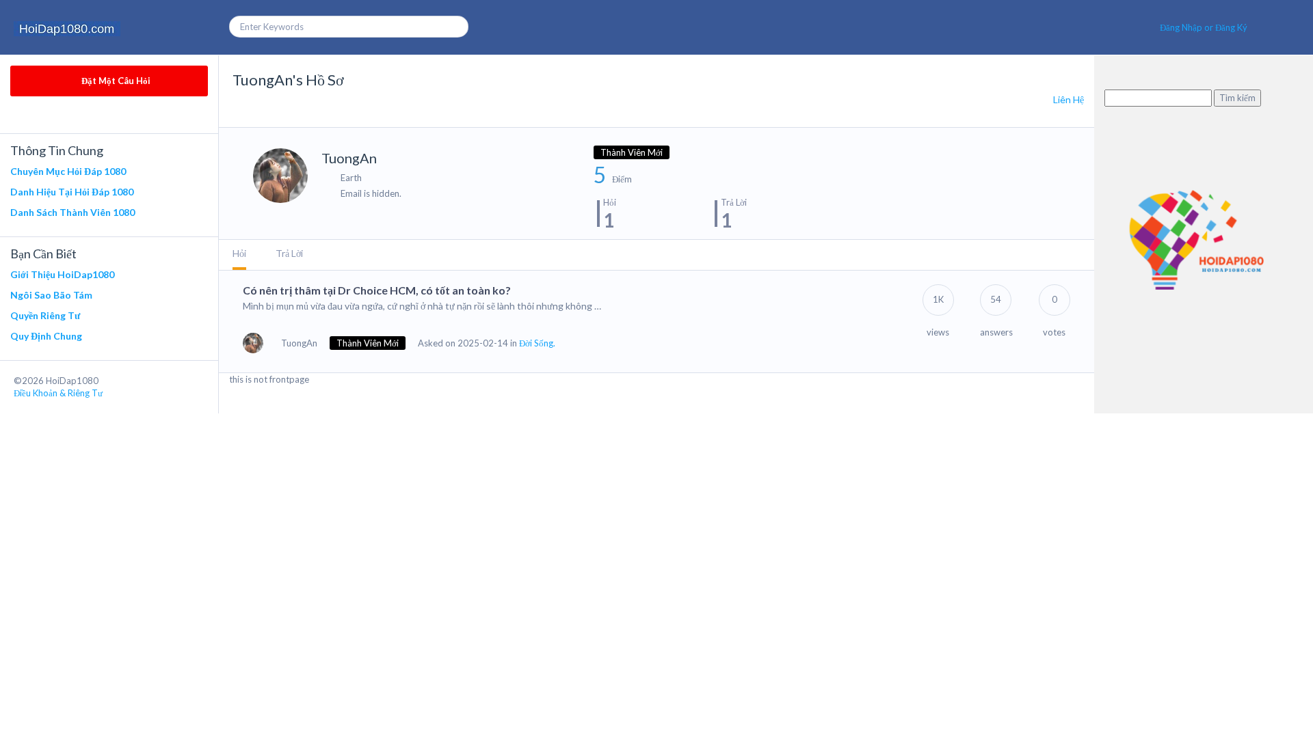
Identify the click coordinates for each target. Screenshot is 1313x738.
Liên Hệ (1068, 99)
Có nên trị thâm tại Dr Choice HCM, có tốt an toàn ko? (377, 290)
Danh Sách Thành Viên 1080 (72, 212)
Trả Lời (289, 253)
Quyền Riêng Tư (45, 315)
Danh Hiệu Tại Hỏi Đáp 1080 (71, 191)
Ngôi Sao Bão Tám (51, 295)
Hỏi (239, 253)
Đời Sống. (537, 343)
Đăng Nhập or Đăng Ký (1203, 27)
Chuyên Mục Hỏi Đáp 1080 (68, 171)
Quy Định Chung (46, 336)
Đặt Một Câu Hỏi (114, 80)
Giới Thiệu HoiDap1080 (62, 274)
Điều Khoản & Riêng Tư (58, 392)
